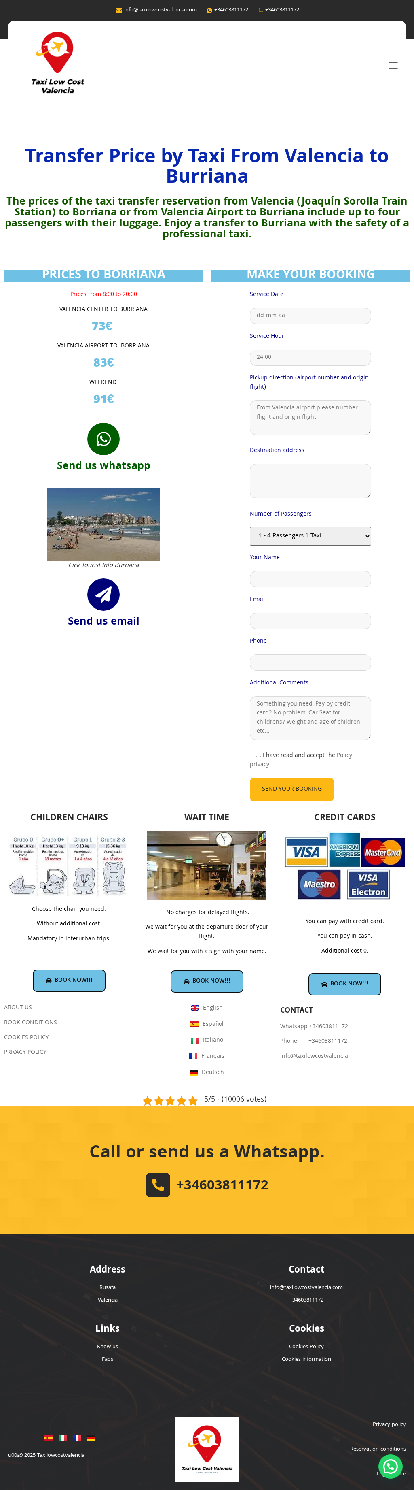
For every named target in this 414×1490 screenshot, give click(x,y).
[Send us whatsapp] (103, 439)
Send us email (103, 622)
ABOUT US (18, 1008)
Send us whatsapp (103, 466)
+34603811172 (222, 1186)
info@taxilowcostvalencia (314, 1057)
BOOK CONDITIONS (30, 1023)
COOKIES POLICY (26, 1038)
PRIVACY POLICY (25, 1052)
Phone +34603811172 (313, 1042)
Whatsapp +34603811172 (314, 1027)
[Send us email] (103, 594)
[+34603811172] (158, 1185)
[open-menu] (393, 66)
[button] (390, 1466)
